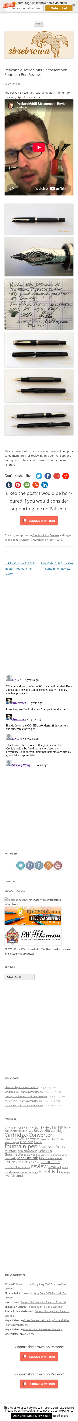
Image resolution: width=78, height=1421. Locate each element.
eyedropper (12, 1142)
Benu (30, 1130)
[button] (39, 6)
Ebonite (60, 1139)
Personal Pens (25, 1162)
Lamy (64, 1154)
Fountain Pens (40, 535)
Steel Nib (49, 1171)
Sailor (65, 1167)
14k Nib (33, 1127)
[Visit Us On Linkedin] (29, 869)
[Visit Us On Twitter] (20, 869)
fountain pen (21, 1146)
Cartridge (57, 1131)
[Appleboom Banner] (17, 899)
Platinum (25, 1167)
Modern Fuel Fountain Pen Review (24, 1092)
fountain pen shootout (21, 1151)
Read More (60, 1415)
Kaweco (32, 1154)
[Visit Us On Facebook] (39, 869)
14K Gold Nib (20, 1127)
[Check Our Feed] (48, 869)
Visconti (17, 1175)
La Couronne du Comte (49, 1155)
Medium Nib (27, 1157)
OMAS (58, 1158)
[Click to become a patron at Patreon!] (39, 526)
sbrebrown (12, 1172)
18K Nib (63, 1127)
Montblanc (47, 1158)
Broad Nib (42, 1130)
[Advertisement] (39, 811)
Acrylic (8, 1131)
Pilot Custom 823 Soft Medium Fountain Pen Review (20, 569)
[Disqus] (39, 624)
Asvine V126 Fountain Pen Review (23, 1101)
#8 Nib (9, 1127)
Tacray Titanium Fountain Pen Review (26, 1096)
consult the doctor (15, 1139)
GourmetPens (16, 1154)
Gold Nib (45, 1150)
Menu (39, 23)
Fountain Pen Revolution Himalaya (42, 1329)
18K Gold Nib (48, 1127)
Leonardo (10, 1158)
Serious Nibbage (29, 1172)
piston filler (13, 1167)
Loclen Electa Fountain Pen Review (24, 1105)
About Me (28, 1334)
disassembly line (48, 1139)
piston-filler (50, 1161)
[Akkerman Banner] (33, 944)
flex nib (38, 1142)
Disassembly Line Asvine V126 (21, 1087)
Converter (32, 1139)
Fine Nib (26, 1142)
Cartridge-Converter (28, 1134)
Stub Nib (65, 1172)
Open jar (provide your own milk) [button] (31, 1415)
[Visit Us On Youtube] (57, 869)
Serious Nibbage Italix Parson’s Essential (43, 1302)
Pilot (37, 1162)
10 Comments (12, 83)
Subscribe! (59, 8)
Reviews (54, 535)
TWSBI (8, 1176)
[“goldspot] (33, 924)
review (39, 1166)
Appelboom (11, 539)
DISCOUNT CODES (15, 890)
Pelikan (40, 539)
